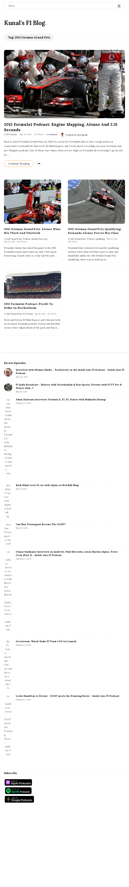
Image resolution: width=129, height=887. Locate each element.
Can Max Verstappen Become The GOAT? (41, 524)
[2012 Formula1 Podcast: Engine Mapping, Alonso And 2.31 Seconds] (64, 84)
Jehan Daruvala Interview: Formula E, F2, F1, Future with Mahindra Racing (60, 399)
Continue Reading (19, 163)
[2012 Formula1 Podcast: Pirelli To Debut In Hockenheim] (32, 284)
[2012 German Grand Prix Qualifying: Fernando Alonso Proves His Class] (96, 202)
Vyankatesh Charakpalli (76, 135)
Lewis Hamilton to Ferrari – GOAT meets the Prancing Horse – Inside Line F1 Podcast (67, 695)
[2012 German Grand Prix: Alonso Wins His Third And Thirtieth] (32, 202)
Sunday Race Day (40, 239)
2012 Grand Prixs (14, 239)
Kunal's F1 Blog (24, 23)
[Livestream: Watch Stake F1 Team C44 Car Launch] (8, 665)
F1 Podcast (11, 134)
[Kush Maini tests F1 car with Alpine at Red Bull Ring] (8, 500)
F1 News (27, 239)
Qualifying (100, 239)
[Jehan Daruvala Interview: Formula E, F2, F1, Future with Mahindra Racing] (8, 438)
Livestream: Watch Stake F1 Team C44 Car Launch (46, 641)
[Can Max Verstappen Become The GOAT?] (8, 534)
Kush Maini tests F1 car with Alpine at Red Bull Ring (47, 485)
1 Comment (52, 134)
